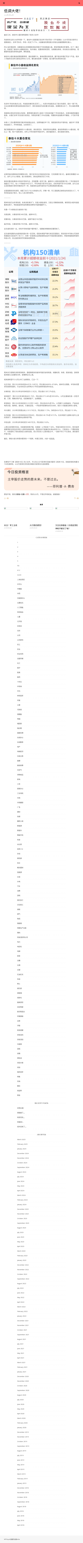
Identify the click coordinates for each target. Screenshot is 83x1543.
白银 (18, 970)
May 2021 (20, 1353)
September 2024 (23, 1167)
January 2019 (21, 1483)
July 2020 (20, 1400)
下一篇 (76, 498)
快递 (18, 816)
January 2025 (21, 1149)
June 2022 (20, 1293)
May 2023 (20, 1242)
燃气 (18, 914)
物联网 (19, 923)
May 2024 (20, 1186)
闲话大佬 (20, 1063)
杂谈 (18, 854)
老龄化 (19, 998)
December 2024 (23, 1153)
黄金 (18, 1095)
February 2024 (22, 1200)
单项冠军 (20, 696)
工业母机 (20, 793)
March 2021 (21, 1362)
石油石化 (20, 974)
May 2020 (20, 1409)
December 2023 (23, 1209)
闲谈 (18, 1067)
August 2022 (21, 1283)
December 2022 (23, 1265)
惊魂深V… (20, 1122)
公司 (18, 635)
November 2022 (23, 1269)
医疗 (18, 668)
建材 (18, 812)
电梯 (18, 951)
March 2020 (21, 1418)
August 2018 (21, 1506)
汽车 (18, 886)
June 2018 (20, 1516)
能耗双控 (20, 1002)
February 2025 (22, 1144)
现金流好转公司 (22, 937)
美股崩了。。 (21, 1113)
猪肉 (18, 933)
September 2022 (23, 1279)
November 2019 (23, 1437)
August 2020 (21, 1395)
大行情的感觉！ (36, 525)
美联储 (19, 993)
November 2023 (23, 1214)
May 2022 (20, 1297)
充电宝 (19, 626)
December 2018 (23, 1488)
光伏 (18, 631)
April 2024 (20, 1191)
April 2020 (20, 1414)
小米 (18, 784)
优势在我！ (21, 1108)
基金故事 (20, 765)
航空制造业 (21, 1012)
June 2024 (20, 1181)
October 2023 (22, 1218)
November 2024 (23, 1158)
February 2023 (22, 1256)
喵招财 (19, 724)
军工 (18, 645)
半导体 (19, 686)
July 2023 (20, 1232)
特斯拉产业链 (21, 928)
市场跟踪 (20, 802)
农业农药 (20, 654)
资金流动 (20, 1039)
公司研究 (20, 640)
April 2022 (20, 1302)
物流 (18, 919)
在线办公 (20, 737)
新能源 (19, 826)
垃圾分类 (20, 756)
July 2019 (20, 1455)
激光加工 (20, 900)
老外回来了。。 (22, 1127)
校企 (18, 863)
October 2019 (22, 1441)
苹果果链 (20, 1016)
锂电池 (19, 1058)
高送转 (19, 1091)
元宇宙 (19, 621)
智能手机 (20, 835)
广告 (18, 807)
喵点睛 (19, 728)
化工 (18, 663)
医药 (18, 677)
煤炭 (18, 909)
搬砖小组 (20, 821)
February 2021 (22, 1367)
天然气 (19, 770)
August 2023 (21, 1228)
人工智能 (20, 607)
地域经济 (20, 751)
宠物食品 (20, 775)
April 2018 (20, 1525)
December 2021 (23, 1321)
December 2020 (23, 1376)
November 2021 (23, 1325)
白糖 (18, 960)
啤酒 (18, 719)
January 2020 (21, 1427)
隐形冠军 (20, 1072)
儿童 (18, 617)
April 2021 (20, 1358)
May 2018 (20, 1520)
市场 (18, 798)
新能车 (19, 830)
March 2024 (21, 1195)
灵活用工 (20, 905)
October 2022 (22, 1274)
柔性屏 (19, 858)
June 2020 (20, 1404)
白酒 (18, 965)
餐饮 (18, 1086)
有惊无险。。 (21, 1117)
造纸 (18, 1049)
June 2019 (20, 1460)
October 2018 (22, 1497)
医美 (18, 672)
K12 (18, 570)
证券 (18, 1021)
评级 (18, 1025)
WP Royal (7, 1539)
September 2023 (23, 1223)
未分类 (19, 844)
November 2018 (23, 1492)
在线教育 (20, 742)
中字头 (19, 584)
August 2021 (21, 1339)
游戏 (18, 895)
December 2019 (23, 1432)
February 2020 (22, 1423)
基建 (18, 761)
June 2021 (20, 1348)
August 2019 (21, 1451)
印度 (18, 700)
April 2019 (20, 1469)
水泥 (18, 877)
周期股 (19, 714)
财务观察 (20, 1030)
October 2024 (22, 1163)
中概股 (19, 589)
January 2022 (21, 1316)
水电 (18, 881)
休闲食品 (20, 612)
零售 (18, 1077)
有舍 (18, 840)
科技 (18, 979)
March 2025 (21, 1139)
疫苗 (18, 956)
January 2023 (21, 1260)
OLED (19, 575)
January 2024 (21, 1204)
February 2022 (22, 1311)
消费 (18, 891)
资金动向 (20, 1035)
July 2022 (20, 1288)
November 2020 (23, 1381)
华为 (18, 691)
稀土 (18, 984)
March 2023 (21, 1251)
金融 (18, 1053)
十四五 (19, 682)
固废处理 (20, 733)
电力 (18, 942)
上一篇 (6, 498)
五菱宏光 (20, 603)
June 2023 (20, 1237)
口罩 (18, 705)
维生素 (19, 988)
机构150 (20, 849)
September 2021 (23, 1335)
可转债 (19, 710)
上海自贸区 (21, 579)
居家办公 (20, 789)
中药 (18, 593)
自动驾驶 (20, 1007)
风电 (18, 1081)
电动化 (19, 947)
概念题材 (20, 868)
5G (18, 566)
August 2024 (21, 1172)
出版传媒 (20, 658)
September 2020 (23, 1390)
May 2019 (20, 1465)
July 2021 (20, 1344)
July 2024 (20, 1177)
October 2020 (22, 1386)
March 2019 (21, 1474)
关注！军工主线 (10, 525)
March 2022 (21, 1307)
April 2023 (20, 1246)
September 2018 (23, 1502)
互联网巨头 (21, 598)
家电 (18, 779)
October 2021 (22, 1330)
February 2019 (22, 1479)
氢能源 (19, 872)
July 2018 (20, 1511)
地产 (18, 747)
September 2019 (23, 1446)
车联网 (19, 1044)
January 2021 (21, 1372)
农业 (18, 649)
